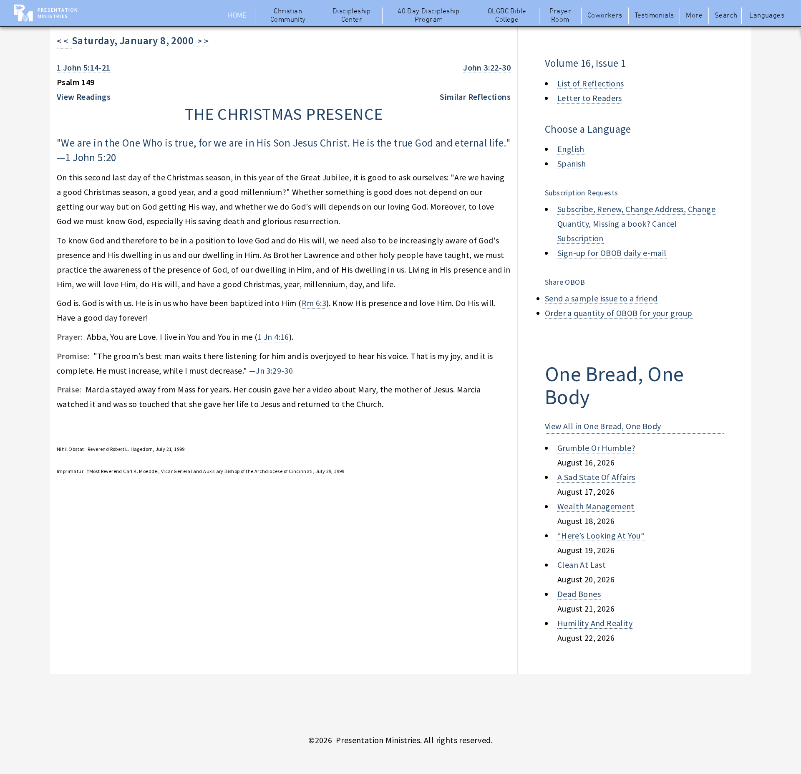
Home (237, 16)
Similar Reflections (475, 96)
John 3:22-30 (487, 67)
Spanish (571, 163)
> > (201, 40)
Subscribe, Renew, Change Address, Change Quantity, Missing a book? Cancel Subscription (636, 223)
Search (726, 16)
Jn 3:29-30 (274, 370)
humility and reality (594, 623)
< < (64, 40)
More (694, 16)
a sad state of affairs (596, 477)
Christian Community (288, 16)
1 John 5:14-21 (84, 67)
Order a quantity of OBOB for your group (619, 313)
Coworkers (604, 16)
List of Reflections (590, 83)
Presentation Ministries (58, 13)
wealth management (596, 506)
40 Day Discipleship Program (429, 16)
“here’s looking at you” (601, 535)
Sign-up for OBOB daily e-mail (612, 253)
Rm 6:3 (314, 303)
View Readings (84, 96)
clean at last (581, 564)
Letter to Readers (589, 98)
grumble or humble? (596, 448)
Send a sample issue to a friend (601, 298)
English (570, 149)
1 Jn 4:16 (273, 336)
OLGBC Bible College (507, 16)
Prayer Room (560, 16)
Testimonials (654, 16)
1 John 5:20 (90, 157)
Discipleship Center (351, 16)
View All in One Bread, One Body (603, 426)
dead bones (579, 594)
